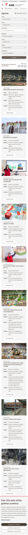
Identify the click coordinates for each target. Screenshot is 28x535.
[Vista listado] (22, 66)
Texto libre (4, 28)
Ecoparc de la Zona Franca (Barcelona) (11, 469)
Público (3, 45)
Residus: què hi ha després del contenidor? (13, 180)
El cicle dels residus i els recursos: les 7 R (14, 267)
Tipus (3, 39)
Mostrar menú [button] (3, 3)
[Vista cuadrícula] (19, 66)
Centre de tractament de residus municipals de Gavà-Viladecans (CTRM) (13, 364)
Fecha (3, 22)
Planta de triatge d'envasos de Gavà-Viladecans (13, 310)
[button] (4, 1)
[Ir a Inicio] (2, 8)
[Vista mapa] (25, 66)
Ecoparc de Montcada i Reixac (12, 419)
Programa (4, 33)
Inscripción (9, 112)
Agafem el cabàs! (9, 224)
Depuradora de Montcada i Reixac (14, 89)
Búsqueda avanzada (21, 13)
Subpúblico (4, 50)
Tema (3, 16)
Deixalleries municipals (10, 137)
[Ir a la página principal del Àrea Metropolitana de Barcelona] (14, 5)
